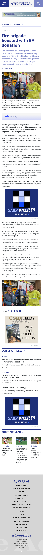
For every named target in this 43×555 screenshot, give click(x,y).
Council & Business (21, 488)
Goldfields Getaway (21, 508)
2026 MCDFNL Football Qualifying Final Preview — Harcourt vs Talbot (21, 376)
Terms (26, 545)
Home (21, 512)
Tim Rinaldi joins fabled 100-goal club (7, 451)
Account (21, 515)
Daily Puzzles (21, 498)
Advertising (21, 524)
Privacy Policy (19, 545)
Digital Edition (21, 495)
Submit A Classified (21, 518)
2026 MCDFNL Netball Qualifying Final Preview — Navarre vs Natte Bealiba (21, 360)
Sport (21, 491)
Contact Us (21, 531)
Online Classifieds (21, 501)
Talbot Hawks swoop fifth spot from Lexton (36, 452)
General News (11, 24)
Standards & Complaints (21, 543)
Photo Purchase (21, 521)
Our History (21, 527)
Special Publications (21, 505)
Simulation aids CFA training (13, 387)
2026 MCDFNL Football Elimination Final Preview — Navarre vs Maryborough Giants (21, 455)
